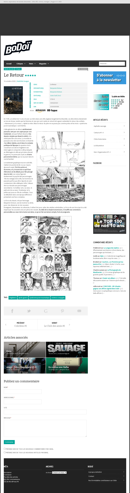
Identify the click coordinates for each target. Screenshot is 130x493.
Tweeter (29, 310)
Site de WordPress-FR (11, 482)
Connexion (7, 475)
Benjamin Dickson (56, 88)
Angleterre (13, 298)
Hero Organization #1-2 (102, 152)
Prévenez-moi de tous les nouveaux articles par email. (27, 453)
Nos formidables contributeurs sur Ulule (102, 480)
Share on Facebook (12, 310)
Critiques (18, 64)
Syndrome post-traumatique (40, 298)
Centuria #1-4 (98, 133)
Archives (49, 473)
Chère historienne (100, 139)
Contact (91, 476)
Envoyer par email (79, 310)
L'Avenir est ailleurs (108, 278)
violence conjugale (58, 298)
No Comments (83, 69)
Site (5, 408)
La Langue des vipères (111, 248)
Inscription (7, 472)
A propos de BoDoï (95, 472)
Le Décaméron (99, 146)
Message (7, 418)
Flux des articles (11, 477)
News (30, 64)
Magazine (41, 64)
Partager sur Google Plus (45, 310)
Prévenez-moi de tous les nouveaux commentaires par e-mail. (30, 449)
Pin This (62, 310)
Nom (6, 387)
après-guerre (23, 298)
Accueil (8, 64)
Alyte (101, 256)
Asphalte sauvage (100, 126)
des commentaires (12, 479)
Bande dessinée (9, 69)
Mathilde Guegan (23, 81)
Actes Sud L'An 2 (55, 95)
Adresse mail (9, 397)
